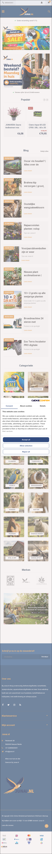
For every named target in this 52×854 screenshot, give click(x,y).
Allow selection (26, 446)
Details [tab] (43, 406)
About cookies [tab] (26, 406)
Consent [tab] (9, 406)
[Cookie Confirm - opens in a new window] (40, 400)
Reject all (26, 452)
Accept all (26, 440)
